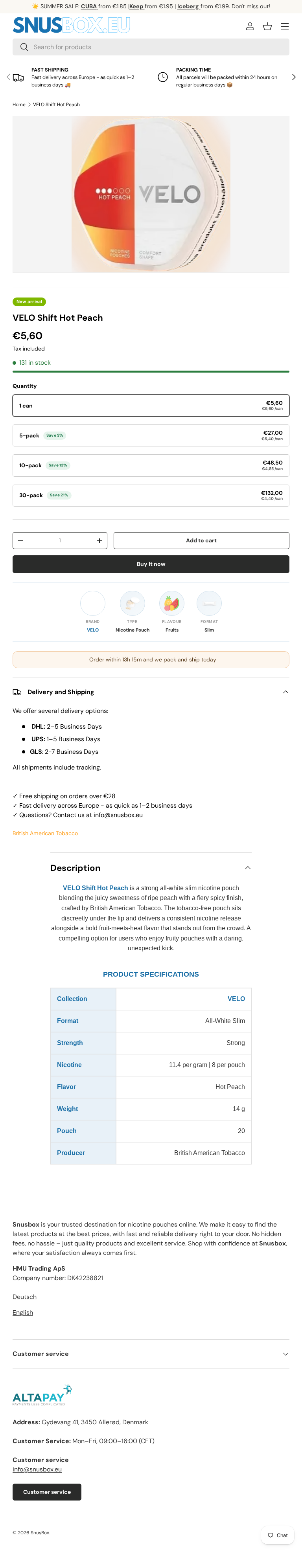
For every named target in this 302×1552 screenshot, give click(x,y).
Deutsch (25, 1297)
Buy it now (151, 564)
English (23, 1312)
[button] (267, 26)
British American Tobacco (45, 833)
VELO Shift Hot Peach (56, 104)
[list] (151, 194)
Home (19, 104)
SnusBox (40, 1533)
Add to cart (201, 540)
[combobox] (151, 47)
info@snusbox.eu (37, 1469)
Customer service (47, 1491)
